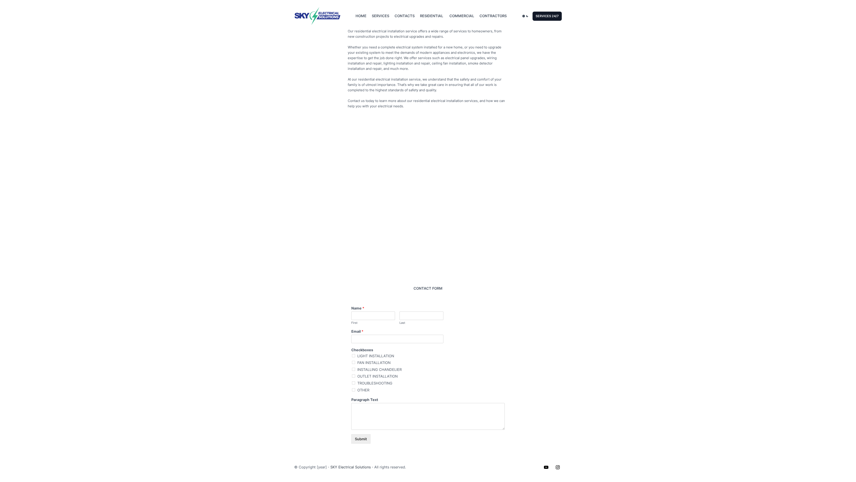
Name (357, 308)
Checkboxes (362, 350)
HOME (361, 16)
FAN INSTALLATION (374, 362)
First (354, 322)
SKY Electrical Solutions (350, 467)
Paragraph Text (364, 399)
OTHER (363, 390)
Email (357, 331)
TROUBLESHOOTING (374, 383)
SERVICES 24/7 (547, 16)
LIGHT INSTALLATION (375, 356)
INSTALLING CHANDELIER (379, 369)
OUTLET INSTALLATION (377, 376)
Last (402, 322)
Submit (361, 439)
